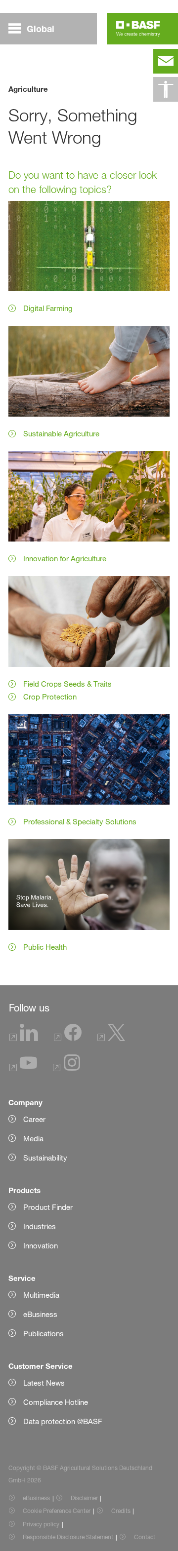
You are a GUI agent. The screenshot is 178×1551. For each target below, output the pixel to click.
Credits (121, 1510)
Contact (144, 1537)
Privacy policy (41, 1524)
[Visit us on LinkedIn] (24, 1038)
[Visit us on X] (111, 1038)
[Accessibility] (165, 89)
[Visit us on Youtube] (23, 1068)
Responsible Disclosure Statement (68, 1537)
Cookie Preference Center (56, 1510)
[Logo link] (138, 29)
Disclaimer (84, 1498)
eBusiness (36, 1498)
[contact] (165, 61)
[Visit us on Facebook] (67, 1038)
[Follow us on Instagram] (66, 1068)
